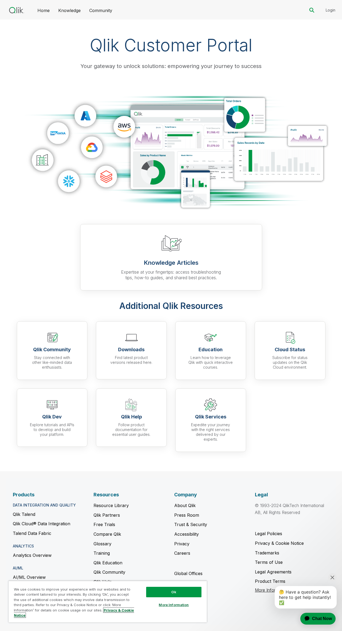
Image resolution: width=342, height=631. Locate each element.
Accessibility (186, 534)
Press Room (186, 515)
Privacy (181, 543)
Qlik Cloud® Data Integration (41, 523)
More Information (174, 605)
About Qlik (185, 505)
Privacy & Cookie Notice (279, 543)
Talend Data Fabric (32, 533)
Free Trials (104, 524)
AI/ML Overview (29, 577)
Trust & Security (190, 524)
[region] (108, 601)
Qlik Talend (24, 514)
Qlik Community (109, 572)
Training (102, 553)
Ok (173, 592)
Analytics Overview (32, 555)
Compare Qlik (107, 534)
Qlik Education (108, 562)
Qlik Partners (107, 515)
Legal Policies (268, 533)
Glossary (102, 543)
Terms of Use (269, 562)
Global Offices (188, 573)
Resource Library (111, 505)
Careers (182, 553)
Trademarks (267, 553)
